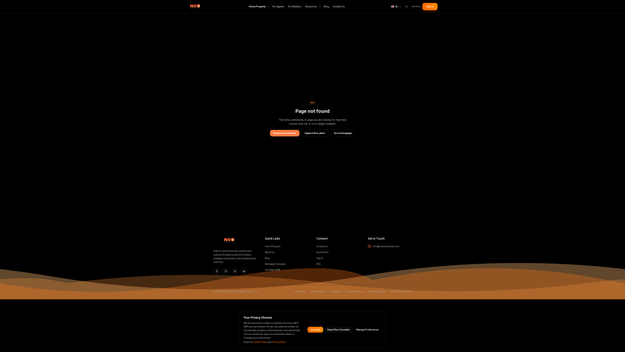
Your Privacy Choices (376, 291)
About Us (269, 252)
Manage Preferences (367, 329)
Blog (326, 6)
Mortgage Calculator (275, 264)
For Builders (294, 6)
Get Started (322, 252)
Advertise (416, 6)
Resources (311, 6)
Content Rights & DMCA (400, 291)
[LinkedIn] (244, 271)
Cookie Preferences (354, 291)
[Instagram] (226, 271)
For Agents (278, 6)
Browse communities (284, 133)
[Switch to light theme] (406, 6)
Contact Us (339, 6)
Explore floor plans (315, 133)
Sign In (430, 6)
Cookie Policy (336, 291)
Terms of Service (318, 291)
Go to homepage (343, 133)
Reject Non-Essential (338, 329)
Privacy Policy (300, 291)
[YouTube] (235, 271)
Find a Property (257, 6)
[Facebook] (217, 271)
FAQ (318, 264)
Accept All (315, 329)
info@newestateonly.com (386, 246)
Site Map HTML (273, 270)
